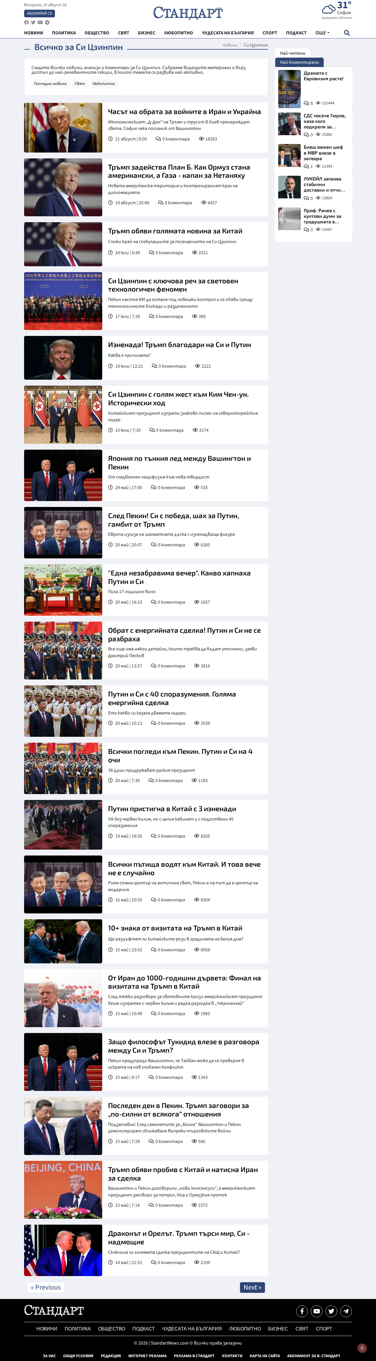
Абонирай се (39, 13)
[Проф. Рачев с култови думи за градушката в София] (289, 218)
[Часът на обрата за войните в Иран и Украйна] (63, 128)
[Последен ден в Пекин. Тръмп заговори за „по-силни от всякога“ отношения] (63, 1126)
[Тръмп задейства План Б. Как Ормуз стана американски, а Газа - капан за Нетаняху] (63, 187)
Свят (80, 84)
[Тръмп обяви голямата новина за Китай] (63, 244)
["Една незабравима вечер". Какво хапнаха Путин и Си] (63, 590)
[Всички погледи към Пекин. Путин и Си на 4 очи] (63, 768)
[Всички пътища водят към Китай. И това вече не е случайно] (63, 884)
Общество (111, 1328)
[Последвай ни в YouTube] (317, 1311)
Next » (252, 1287)
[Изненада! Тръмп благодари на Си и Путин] (63, 358)
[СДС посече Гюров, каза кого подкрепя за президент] (289, 124)
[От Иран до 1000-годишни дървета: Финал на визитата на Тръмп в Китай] (63, 998)
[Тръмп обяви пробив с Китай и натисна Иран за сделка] (63, 1190)
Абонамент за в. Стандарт (313, 1356)
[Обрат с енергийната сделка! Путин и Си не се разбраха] (63, 650)
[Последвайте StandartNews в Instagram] (33, 22)
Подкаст (143, 1328)
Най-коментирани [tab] (299, 62)
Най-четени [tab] (293, 53)
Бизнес (278, 1328)
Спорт (324, 1328)
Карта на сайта (265, 1356)
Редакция (111, 1356)
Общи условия (78, 1356)
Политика (78, 1328)
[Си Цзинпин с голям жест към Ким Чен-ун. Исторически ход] (63, 414)
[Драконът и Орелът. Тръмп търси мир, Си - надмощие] (63, 1250)
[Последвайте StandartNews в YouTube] (40, 22)
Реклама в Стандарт (194, 1356)
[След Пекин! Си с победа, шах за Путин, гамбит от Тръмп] (63, 532)
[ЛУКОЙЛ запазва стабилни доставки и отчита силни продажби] (289, 187)
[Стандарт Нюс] (54, 1315)
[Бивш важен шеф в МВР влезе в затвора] (289, 155)
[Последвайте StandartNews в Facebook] (26, 22)
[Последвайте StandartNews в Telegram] (47, 22)
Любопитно (104, 84)
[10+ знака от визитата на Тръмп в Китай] (63, 941)
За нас (49, 1356)
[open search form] (347, 32)
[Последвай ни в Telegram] (346, 1311)
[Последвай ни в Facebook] (302, 1311)
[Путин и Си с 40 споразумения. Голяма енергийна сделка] (63, 711)
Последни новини (50, 84)
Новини (230, 45)
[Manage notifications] (362, 1348)
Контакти (232, 1356)
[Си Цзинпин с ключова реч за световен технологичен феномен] (63, 301)
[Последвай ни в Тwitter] (331, 1311)
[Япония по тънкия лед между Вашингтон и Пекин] (63, 475)
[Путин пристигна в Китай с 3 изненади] (63, 825)
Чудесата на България (192, 1328)
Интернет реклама (147, 1356)
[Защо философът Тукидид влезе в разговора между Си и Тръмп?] (63, 1062)
